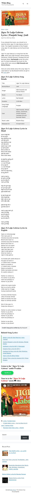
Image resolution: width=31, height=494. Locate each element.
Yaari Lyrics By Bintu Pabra (11, 355)
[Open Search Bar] (23, 3)
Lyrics (6, 29)
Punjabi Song (11, 421)
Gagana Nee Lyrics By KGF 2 (11, 349)
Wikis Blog (6, 2)
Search (4, 434)
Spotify (7, 372)
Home (2, 29)
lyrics (5, 72)
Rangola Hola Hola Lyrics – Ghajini (13, 428)
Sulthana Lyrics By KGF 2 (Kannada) (14, 346)
